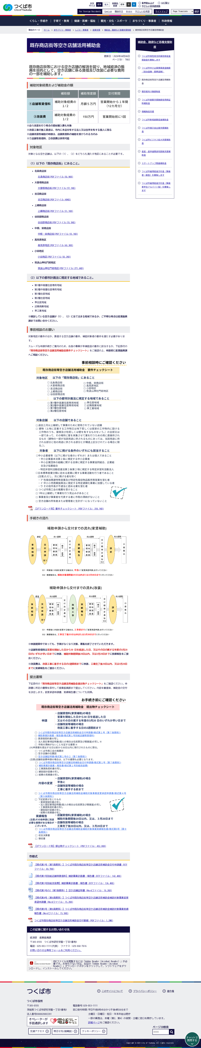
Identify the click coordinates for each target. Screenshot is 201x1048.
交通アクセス (37, 1031)
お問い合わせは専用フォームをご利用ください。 (56, 950)
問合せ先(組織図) (63, 1031)
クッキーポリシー (91, 1031)
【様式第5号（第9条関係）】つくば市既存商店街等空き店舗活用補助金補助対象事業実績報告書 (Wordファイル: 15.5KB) (81, 911)
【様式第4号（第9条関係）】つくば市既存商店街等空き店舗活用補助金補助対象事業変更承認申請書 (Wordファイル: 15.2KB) (81, 899)
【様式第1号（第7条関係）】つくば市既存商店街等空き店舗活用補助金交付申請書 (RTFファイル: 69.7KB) (80, 866)
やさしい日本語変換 (151, 6)
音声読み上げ (148, 3)
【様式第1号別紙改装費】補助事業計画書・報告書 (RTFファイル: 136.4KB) (74, 883)
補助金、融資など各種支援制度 (117, 30)
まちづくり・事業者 (62, 30)
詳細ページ (94, 1022)
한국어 (129, 11)
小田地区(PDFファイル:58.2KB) (54, 257)
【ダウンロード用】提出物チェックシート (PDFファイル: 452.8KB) (70, 846)
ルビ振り (165, 3)
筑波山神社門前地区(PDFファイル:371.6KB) (61, 268)
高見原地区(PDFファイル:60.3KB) (55, 245)
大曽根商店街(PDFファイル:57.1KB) (56, 188)
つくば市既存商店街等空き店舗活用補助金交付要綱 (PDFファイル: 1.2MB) (73, 920)
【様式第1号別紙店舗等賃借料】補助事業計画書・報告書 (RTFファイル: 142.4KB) (77, 876)
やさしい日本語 (142, 11)
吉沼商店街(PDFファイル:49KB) (54, 199)
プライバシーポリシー (145, 991)
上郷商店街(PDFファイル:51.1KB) (55, 211)
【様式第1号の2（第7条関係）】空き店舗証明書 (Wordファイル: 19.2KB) (73, 890)
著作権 (170, 991)
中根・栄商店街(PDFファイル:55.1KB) (58, 234)
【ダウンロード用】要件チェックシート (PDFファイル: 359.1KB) (69, 508)
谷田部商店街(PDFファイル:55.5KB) (56, 222)
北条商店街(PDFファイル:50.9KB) (55, 177)
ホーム (47, 30)
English (108, 11)
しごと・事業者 (81, 30)
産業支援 (96, 30)
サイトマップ (161, 11)
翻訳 (197, 11)
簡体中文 (119, 11)
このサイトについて (112, 991)
